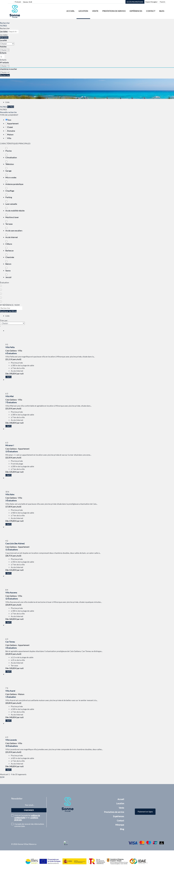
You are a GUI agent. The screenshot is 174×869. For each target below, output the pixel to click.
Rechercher (5, 23)
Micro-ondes (10, 177)
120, (12, 668)
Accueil (70, 11)
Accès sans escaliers (13, 230)
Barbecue (9, 250)
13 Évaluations (11, 451)
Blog (161, 11)
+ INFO (8, 377)
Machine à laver (12, 217)
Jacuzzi (8, 277)
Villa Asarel (10, 691)
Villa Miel (9, 396)
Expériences (136, 11)
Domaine (11, 131)
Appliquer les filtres (8, 311)
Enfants (3, 53)
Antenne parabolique (14, 184)
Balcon (8, 264)
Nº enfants (4, 62)
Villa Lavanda (11, 740)
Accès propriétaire (135, 2)
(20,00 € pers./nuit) (13, 605)
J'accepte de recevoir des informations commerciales (29, 825)
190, (12, 373)
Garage (8, 171)
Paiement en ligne (145, 811)
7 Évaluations (11, 402)
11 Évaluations (11, 549)
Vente (95, 11)
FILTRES (3, 25)
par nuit (20, 373)
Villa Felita (10, 347)
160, (12, 619)
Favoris (162, 2)
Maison (10, 134)
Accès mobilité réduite (14, 210)
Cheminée (9, 257)
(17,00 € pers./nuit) (13, 506)
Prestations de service (114, 11)
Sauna (7, 270)
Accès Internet (11, 237)
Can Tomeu (10, 642)
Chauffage (9, 191)
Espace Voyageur (151, 2)
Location (83, 11)
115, (12, 570)
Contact (150, 11)
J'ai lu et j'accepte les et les (27, 817)
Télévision (9, 164)
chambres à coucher (8, 69)
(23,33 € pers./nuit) (13, 408)
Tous (9, 120)
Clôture (8, 244)
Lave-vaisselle (11, 204)
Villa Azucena (11, 592)
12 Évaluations (11, 598)
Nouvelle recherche (8, 112)
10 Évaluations (11, 746)
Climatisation (11, 157)
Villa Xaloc (10, 494)
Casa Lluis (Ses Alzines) (15, 543)
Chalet (10, 127)
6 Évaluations (11, 353)
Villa (9, 138)
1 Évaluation (10, 697)
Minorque (119, 824)
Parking (8, 197)
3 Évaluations (11, 500)
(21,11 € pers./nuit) (13, 359)
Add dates (4, 37)
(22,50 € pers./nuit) (13, 457)
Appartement (12, 123)
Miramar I (9, 445)
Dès (7, 373)
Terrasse (9, 224)
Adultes (3, 46)
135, (12, 472)
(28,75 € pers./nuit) (13, 556)
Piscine (8, 151)
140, (12, 423)
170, (12, 521)
